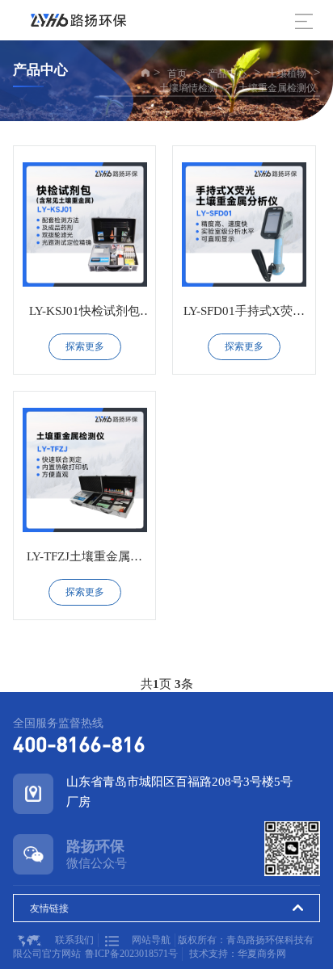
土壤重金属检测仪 (277, 88)
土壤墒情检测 (188, 88)
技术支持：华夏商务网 (237, 953)
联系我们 (74, 940)
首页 (177, 73)
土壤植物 (287, 73)
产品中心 (227, 73)
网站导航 (151, 940)
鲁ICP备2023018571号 (131, 953)
